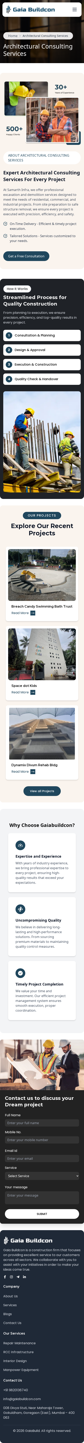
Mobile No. (13, 1132)
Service (11, 1167)
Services (10, 1305)
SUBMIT (42, 1214)
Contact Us (12, 1323)
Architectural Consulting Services (45, 36)
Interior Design (15, 1361)
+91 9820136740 (15, 1390)
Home (13, 36)
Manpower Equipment (21, 1370)
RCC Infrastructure (18, 1352)
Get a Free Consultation (26, 256)
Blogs (7, 1314)
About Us (10, 1296)
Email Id (11, 1150)
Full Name (13, 1115)
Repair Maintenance (19, 1343)
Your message (16, 1187)
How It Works (17, 288)
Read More (20, 613)
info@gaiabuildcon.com (22, 1399)
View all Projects (42, 791)
